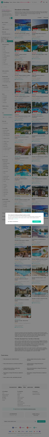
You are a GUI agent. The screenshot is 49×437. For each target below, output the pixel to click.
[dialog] (24, 218)
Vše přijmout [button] (36, 221)
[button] (13, 221)
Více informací (15, 218)
